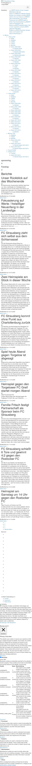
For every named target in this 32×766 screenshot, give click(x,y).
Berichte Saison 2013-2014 (21, 148)
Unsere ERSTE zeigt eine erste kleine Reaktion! (19, 28)
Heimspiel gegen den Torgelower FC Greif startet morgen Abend (15, 387)
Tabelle (13, 42)
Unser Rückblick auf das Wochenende (14, 179)
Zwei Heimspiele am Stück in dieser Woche (16, 278)
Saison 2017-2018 (16, 77)
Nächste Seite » (9, 529)
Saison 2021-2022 (16, 60)
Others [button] (2, 758)
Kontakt (6, 598)
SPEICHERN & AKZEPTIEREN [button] (8, 765)
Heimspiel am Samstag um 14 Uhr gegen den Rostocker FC (15, 496)
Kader (12, 38)
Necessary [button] (2, 655)
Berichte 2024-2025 (19, 52)
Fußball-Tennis (12, 152)
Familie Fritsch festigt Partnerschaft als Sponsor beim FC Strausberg (15, 410)
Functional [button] (2, 719)
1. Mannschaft (11, 37)
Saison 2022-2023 (16, 57)
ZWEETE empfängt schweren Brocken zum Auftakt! (19, 14)
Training (13, 153)
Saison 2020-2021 (16, 63)
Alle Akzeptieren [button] (11, 622)
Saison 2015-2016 (16, 83)
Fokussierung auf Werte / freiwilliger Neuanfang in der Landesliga (13, 205)
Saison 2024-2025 (16, 50)
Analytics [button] (2, 737)
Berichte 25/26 (18, 48)
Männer (7, 35)
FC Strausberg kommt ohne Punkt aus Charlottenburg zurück (15, 319)
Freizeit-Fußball (12, 150)
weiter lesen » (3, 198)
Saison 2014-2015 (16, 87)
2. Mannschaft (11, 93)
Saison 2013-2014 (16, 90)
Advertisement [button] (3, 747)
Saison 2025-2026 (16, 47)
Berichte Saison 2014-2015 (21, 145)
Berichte (13, 45)
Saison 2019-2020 (16, 70)
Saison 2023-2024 (16, 53)
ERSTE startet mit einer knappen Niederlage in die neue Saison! (19, 11)
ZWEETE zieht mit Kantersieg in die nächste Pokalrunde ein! (19, 18)
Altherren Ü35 (11, 133)
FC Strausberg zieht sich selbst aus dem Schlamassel (14, 235)
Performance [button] (3, 728)
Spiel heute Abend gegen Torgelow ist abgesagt (13, 354)
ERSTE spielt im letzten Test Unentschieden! (18, 21)
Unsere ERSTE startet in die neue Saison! (19, 16)
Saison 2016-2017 (16, 80)
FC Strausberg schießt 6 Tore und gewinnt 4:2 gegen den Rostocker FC (16, 453)
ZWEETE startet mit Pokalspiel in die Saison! (19, 23)
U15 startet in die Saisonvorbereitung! (16, 32)
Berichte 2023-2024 (19, 55)
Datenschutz (8, 602)
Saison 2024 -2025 (16, 107)
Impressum (7, 600)
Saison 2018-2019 (16, 73)
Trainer (13, 43)
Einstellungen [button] (3, 622)
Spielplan (13, 40)
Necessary (4, 657)
